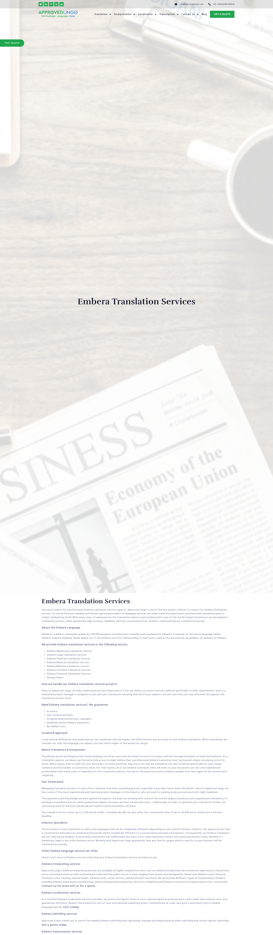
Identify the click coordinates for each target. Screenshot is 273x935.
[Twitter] (41, 4)
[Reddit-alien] (61, 4)
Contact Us (188, 14)
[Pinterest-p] (51, 4)
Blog (204, 14)
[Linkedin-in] (46, 4)
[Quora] (56, 4)
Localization (145, 14)
